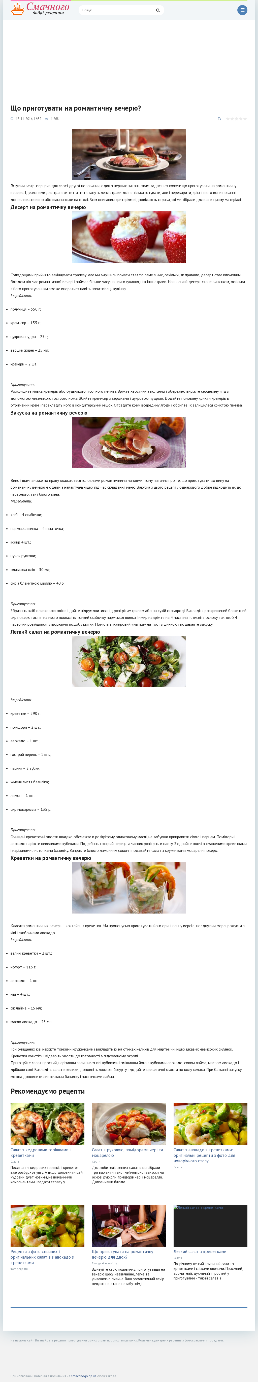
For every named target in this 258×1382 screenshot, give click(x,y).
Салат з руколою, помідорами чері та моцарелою (127, 1152)
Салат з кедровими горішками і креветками (41, 1152)
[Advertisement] (129, 58)
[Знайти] (158, 10)
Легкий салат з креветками (200, 1251)
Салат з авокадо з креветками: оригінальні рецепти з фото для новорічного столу (204, 1155)
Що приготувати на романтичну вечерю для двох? (122, 1254)
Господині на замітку (104, 1263)
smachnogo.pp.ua (83, 1376)
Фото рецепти (19, 1269)
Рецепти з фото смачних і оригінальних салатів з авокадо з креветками (42, 1257)
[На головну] (41, 10)
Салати (15, 1161)
